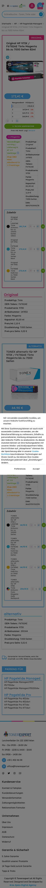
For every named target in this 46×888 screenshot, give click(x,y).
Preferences (20, 469)
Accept (36, 469)
